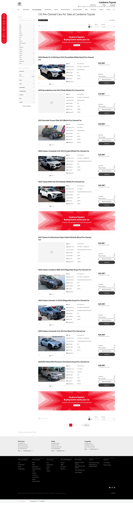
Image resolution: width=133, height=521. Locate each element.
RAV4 (33, 462)
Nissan (20, 49)
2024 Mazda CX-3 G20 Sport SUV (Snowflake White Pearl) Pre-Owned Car (66, 58)
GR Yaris (62, 462)
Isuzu (20, 37)
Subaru (20, 53)
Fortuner (34, 473)
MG (20, 45)
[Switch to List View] (89, 27)
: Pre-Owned (42, 20)
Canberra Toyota (107, 2)
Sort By (103, 24)
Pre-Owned (78, 459)
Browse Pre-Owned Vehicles (79, 463)
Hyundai (21, 35)
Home (18, 9)
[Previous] (39, 83)
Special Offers (48, 9)
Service (56, 9)
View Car (106, 83)
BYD (20, 29)
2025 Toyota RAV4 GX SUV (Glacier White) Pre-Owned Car (61, 181)
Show (96, 24)
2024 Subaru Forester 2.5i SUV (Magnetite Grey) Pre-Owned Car (63, 300)
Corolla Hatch (21, 464)
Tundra (47, 466)
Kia (20, 39)
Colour (21, 94)
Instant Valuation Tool (80, 470)
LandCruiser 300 (36, 481)
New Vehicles (26, 9)
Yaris (19, 462)
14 (82, 425)
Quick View (100, 74)
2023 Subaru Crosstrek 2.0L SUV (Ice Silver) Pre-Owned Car (61, 331)
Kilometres (22, 87)
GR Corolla (63, 466)
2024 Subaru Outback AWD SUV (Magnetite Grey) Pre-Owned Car (64, 270)
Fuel (20, 98)
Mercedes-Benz (22, 43)
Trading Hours (27, 450)
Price (20, 80)
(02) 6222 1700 (92, 5)
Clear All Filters (27, 106)
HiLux (47, 462)
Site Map (46, 493)
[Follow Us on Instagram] (112, 487)
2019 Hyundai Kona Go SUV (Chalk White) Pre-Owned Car (61, 90)
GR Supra (63, 469)
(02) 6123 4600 (111, 5)
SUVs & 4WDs (36, 459)
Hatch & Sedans (22, 459)
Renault (20, 51)
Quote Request (78, 472)
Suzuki (20, 55)
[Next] (64, 83)
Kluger (33, 479)
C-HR (33, 471)
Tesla (20, 57)
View (89, 24)
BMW (20, 27)
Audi (20, 25)
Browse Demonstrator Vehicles (80, 466)
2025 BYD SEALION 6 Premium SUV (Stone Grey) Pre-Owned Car (63, 362)
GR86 (62, 464)
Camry (19, 466)
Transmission (22, 91)
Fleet (86, 9)
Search (114, 9)
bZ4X (33, 464)
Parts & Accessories (65, 9)
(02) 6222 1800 (102, 5)
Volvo (20, 63)
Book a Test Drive (106, 79)
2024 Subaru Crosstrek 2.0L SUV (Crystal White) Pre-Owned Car (63, 151)
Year (20, 83)
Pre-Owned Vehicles (36, 9)
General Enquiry (107, 465)
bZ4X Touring (35, 466)
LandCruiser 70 (49, 464)
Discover (101, 9)
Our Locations (83, 6)
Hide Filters (44, 26)
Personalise (93, 9)
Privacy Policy (51, 493)
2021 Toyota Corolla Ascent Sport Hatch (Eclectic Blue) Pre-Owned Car (64, 238)
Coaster (48, 471)
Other (20, 102)
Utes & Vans (49, 459)
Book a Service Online (94, 462)
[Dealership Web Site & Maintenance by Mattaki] (112, 493)
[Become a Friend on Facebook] (110, 487)
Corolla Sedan (21, 469)
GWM (20, 33)
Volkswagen (21, 61)
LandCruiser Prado (36, 469)
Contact (108, 9)
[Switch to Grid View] (91, 27)
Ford (20, 31)
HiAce (47, 469)
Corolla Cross (35, 477)
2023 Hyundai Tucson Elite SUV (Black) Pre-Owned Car (60, 120)
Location (21, 71)
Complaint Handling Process (60, 493)
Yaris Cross (34, 475)
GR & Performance (66, 459)
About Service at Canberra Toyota (93, 465)
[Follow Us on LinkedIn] (114, 487)
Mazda (20, 41)
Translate (42, 501)
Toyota (20, 59)
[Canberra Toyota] (19, 4)
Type (21, 75)
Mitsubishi (21, 47)
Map (19, 450)
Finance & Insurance (77, 9)
